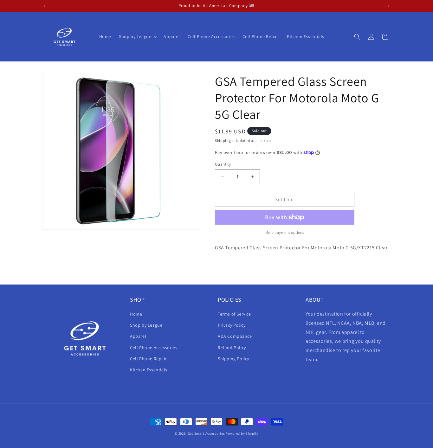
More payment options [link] (284, 232)
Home (136, 314)
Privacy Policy (231, 325)
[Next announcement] (389, 6)
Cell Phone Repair (148, 359)
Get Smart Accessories (206, 433)
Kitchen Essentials (148, 370)
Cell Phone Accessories (153, 347)
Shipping (223, 140)
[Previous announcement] (44, 6)
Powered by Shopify (242, 433)
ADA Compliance (235, 336)
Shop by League (146, 325)
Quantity (223, 164)
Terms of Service (234, 314)
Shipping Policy (233, 359)
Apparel (138, 336)
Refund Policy (232, 347)
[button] (137, 36)
